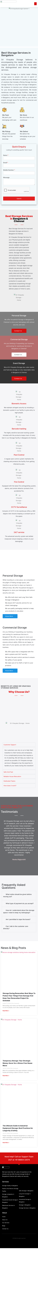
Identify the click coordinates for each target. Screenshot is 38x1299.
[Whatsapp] (20, 1243)
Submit (19, 198)
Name (5, 155)
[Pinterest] (24, 1243)
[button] (35, 3)
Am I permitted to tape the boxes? (18, 919)
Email (5, 162)
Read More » (6, 1010)
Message (6, 177)
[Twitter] (17, 1243)
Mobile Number (9, 170)
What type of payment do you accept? (20, 903)
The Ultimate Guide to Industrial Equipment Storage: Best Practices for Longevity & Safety (18, 1128)
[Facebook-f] (13, 1243)
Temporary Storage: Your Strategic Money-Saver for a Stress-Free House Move (17, 1063)
